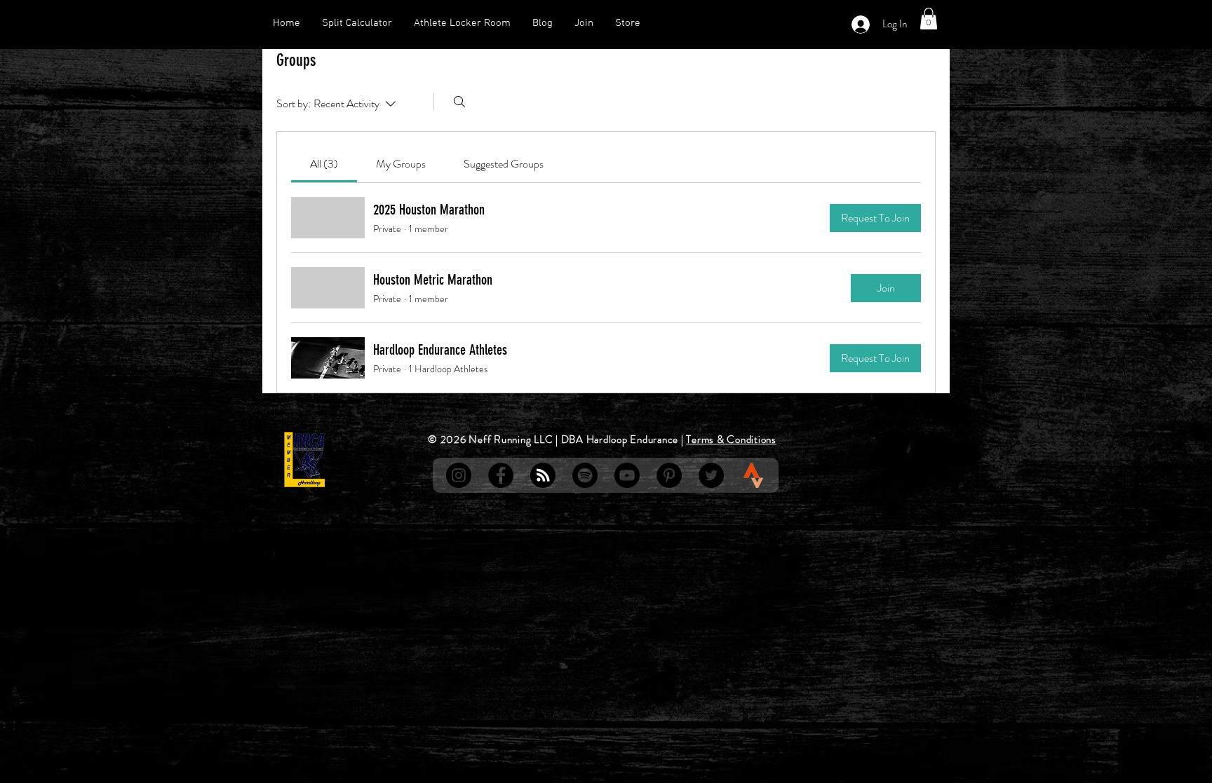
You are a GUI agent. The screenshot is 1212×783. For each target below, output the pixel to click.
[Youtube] (627, 475)
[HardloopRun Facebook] (500, 475)
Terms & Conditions (731, 439)
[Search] (459, 101)
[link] (324, 164)
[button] (929, 18)
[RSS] (543, 475)
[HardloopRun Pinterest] (669, 475)
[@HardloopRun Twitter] (711, 475)
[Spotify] (585, 475)
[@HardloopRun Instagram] (458, 475)
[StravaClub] (753, 475)
